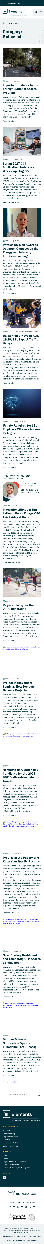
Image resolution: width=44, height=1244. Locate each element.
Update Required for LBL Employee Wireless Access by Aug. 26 (21, 429)
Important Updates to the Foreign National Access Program (20, 88)
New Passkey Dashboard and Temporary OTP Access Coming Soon (22, 958)
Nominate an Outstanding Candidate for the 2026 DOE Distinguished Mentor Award (21, 775)
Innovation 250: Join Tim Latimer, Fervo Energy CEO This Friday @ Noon (21, 513)
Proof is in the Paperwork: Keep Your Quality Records (21, 859)
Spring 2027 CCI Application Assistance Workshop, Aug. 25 (18, 167)
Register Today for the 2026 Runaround (18, 607)
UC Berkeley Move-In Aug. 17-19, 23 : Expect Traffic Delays (21, 339)
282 (14, 1082)
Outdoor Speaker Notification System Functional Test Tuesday (20, 1043)
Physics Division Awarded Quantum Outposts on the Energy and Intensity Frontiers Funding (20, 250)
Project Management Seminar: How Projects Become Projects (19, 686)
